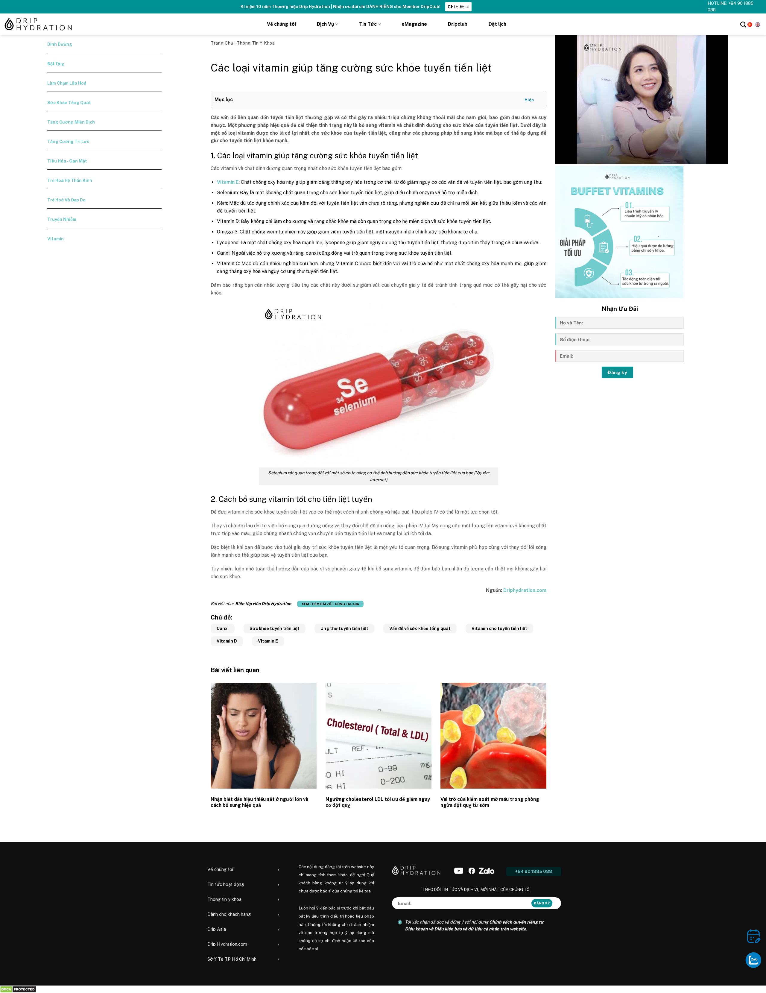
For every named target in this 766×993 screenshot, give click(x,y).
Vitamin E (268, 641)
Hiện (529, 100)
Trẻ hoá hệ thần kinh (69, 180)
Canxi (223, 628)
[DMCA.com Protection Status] (18, 989)
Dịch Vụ (325, 24)
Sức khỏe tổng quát (69, 102)
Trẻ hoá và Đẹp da (66, 200)
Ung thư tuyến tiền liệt (344, 628)
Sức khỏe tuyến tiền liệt (275, 628)
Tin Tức (368, 24)
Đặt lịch (497, 24)
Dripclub (457, 24)
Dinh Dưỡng (59, 44)
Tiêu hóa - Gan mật (67, 161)
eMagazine (414, 24)
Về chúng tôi (281, 24)
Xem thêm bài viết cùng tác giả (330, 604)
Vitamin (55, 238)
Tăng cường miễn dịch (71, 122)
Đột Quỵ (55, 63)
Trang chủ (222, 43)
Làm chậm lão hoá (66, 83)
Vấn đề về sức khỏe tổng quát (420, 628)
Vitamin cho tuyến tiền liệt (499, 628)
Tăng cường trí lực (68, 141)
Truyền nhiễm (61, 219)
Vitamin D (227, 641)
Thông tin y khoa (256, 43)
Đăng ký (617, 372)
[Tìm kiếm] (743, 24)
